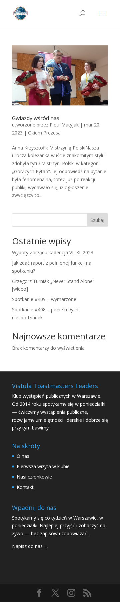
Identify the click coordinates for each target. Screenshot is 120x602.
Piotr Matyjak (64, 124)
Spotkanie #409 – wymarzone (44, 299)
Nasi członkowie (34, 477)
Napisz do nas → (30, 546)
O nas (23, 456)
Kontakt (25, 487)
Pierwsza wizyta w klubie (43, 466)
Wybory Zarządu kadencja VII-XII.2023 (52, 252)
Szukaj (97, 220)
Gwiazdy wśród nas (35, 118)
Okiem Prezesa (44, 132)
